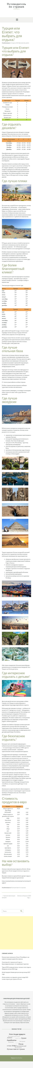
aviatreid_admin (25, 43)
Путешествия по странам (18, 887)
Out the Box (19, 1058)
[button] (16, 19)
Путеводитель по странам (16, 5)
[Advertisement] (16, 932)
